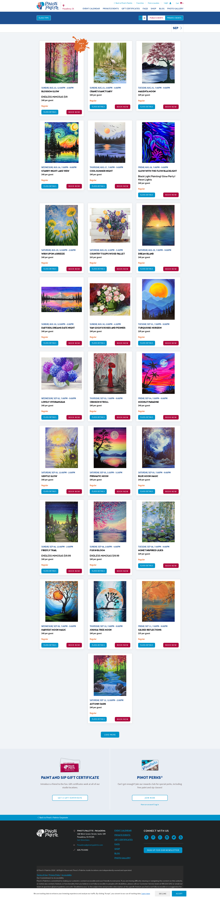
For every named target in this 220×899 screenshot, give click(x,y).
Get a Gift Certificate (70, 798)
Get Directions (83, 840)
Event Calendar (91, 8)
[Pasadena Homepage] (48, 6)
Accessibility (67, 875)
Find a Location (153, 3)
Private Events (111, 8)
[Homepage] (55, 833)
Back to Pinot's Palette (124, 3)
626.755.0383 (82, 850)
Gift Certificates (131, 8)
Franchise (140, 3)
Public (156, 18)
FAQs (145, 8)
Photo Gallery (175, 8)
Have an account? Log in (150, 804)
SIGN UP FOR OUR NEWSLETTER (163, 850)
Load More (110, 735)
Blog (161, 8)
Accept (179, 894)
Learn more (145, 894)
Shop (153, 8)
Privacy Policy (54, 875)
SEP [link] (176, 28)
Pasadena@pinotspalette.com (90, 845)
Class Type (44, 18)
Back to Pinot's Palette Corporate (53, 817)
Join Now (150, 798)
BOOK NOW (74, 112)
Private (174, 18)
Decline (162, 894)
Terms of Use (42, 875)
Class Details (49, 112)
